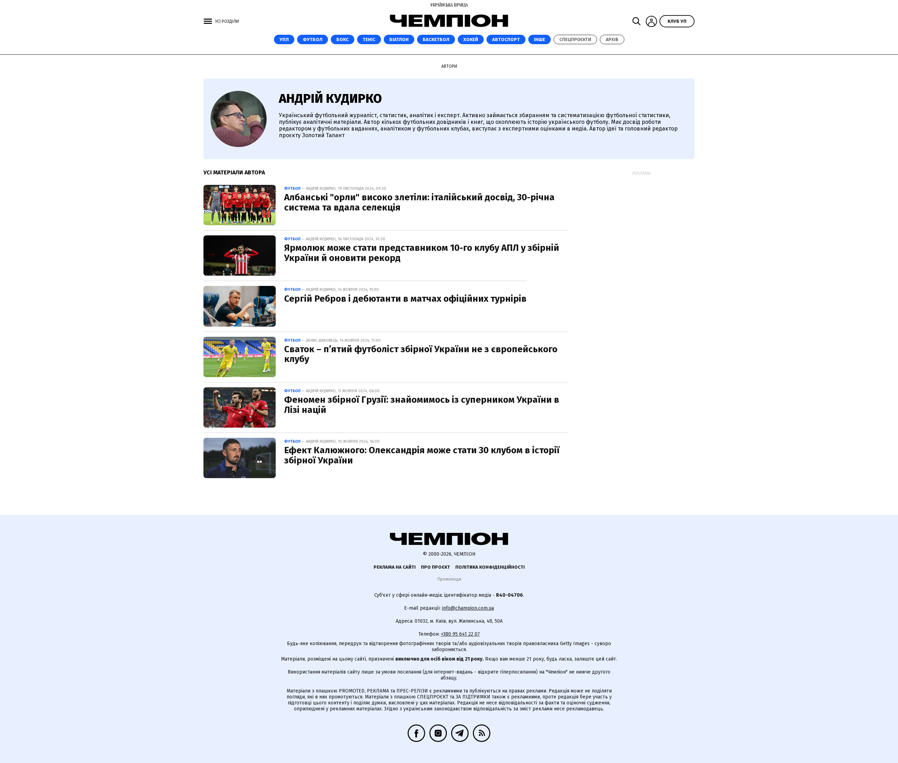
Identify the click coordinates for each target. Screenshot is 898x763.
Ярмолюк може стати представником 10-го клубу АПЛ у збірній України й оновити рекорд (421, 252)
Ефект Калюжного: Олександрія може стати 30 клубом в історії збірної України (421, 455)
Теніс (369, 39)
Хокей (470, 39)
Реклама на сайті (395, 567)
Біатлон (399, 39)
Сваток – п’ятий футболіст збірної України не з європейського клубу (420, 354)
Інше (539, 39)
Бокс (342, 39)
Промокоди (449, 579)
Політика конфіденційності (490, 567)
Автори (449, 66)
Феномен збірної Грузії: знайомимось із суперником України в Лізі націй (421, 404)
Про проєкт (435, 567)
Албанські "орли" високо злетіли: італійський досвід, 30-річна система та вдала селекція (419, 202)
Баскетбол (436, 39)
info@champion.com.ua (468, 608)
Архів (612, 39)
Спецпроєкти (575, 39)
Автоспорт (506, 39)
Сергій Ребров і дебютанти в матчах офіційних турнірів (405, 298)
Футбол (312, 39)
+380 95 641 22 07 (460, 634)
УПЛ (284, 39)
